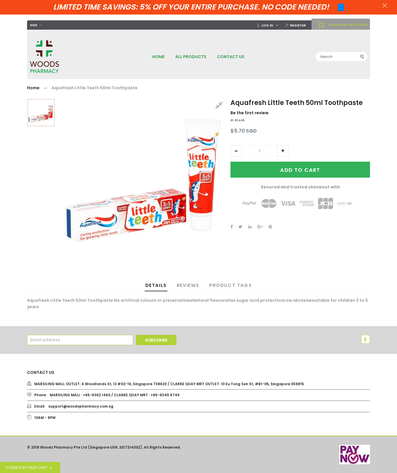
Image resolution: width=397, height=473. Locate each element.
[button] (236, 151)
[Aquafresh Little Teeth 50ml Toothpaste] (41, 112)
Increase (283, 151)
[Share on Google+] (260, 227)
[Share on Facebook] (231, 227)
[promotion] (384, 6)
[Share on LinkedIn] (250, 227)
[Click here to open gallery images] (220, 106)
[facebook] (365, 339)
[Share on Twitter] (240, 227)
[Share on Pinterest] (270, 227)
